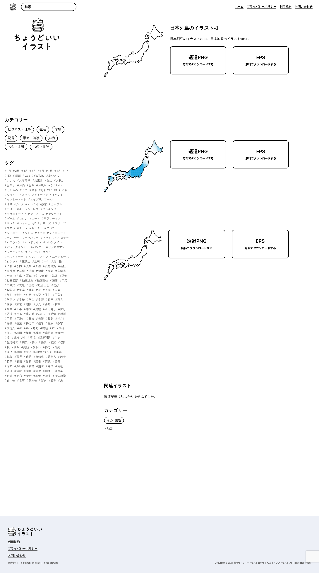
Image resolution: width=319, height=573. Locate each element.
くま (25, 190)
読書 (38, 361)
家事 (50, 299)
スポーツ (60, 223)
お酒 (22, 185)
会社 (63, 266)
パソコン (38, 247)
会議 (22, 271)
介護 (38, 266)
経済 (9, 352)
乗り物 (57, 261)
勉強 (54, 275)
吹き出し (43, 285)
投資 (41, 318)
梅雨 (19, 332)
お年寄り (24, 180)
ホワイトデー (15, 256)
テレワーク (14, 237)
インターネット (16, 199)
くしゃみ (12, 190)
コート (36, 218)
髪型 (53, 380)
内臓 (19, 275)
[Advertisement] (199, 104)
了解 (9, 266)
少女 (38, 304)
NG (9, 175)
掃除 (9, 323)
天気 (57, 290)
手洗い (20, 318)
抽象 (50, 318)
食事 (22, 380)
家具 (60, 299)
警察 (57, 361)
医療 (55, 280)
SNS (18, 175)
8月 (58, 170)
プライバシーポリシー (22, 548)
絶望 (29, 352)
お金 (31, 185)
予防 (19, 266)
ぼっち (26, 194)
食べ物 (11, 380)
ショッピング (27, 223)
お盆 (49, 180)
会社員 (11, 271)
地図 (110, 428)
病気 (25, 342)
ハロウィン (14, 242)
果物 (61, 328)
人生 (29, 266)
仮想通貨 (50, 266)
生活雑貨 (12, 342)
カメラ (11, 209)
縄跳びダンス (43, 352)
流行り (61, 332)
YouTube (39, 175)
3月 (17, 170)
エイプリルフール (41, 199)
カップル (56, 204)
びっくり (12, 194)
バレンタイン (53, 242)
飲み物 (33, 380)
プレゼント (34, 251)
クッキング (49, 209)
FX (66, 170)
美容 (59, 352)
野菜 (60, 371)
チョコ (41, 232)
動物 (64, 275)
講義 (48, 361)
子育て (59, 294)
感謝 (63, 313)
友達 (22, 285)
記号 (11, 138)
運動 (19, 371)
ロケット (12, 261)
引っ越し (50, 309)
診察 (29, 361)
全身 (9, 275)
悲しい (42, 313)
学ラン (11, 299)
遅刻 (9, 371)
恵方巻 (30, 313)
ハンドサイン (33, 242)
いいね (11, 180)
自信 (29, 356)
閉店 (19, 375)
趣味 (41, 366)
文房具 (11, 328)
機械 (38, 332)
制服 (45, 275)
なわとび (46, 190)
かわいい (56, 185)
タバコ (51, 228)
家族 (9, 304)
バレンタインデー (18, 247)
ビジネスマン (56, 247)
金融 (9, 375)
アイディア (41, 194)
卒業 (64, 280)
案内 (9, 332)
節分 (48, 347)
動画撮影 (12, 280)
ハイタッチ (62, 237)
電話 (29, 375)
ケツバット (55, 213)
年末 (29, 309)
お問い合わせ (17, 555)
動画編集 (27, 280)
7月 (50, 170)
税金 (16, 347)
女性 (19, 294)
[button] (28, 7)
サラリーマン (52, 218)
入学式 (61, 271)
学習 (41, 299)
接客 (41, 323)
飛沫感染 (60, 375)
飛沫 (48, 375)
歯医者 (49, 332)
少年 (48, 304)
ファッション (15, 251)
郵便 (38, 371)
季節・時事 (31, 138)
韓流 (38, 375)
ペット (49, 251)
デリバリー (32, 237)
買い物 (20, 366)
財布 (9, 366)
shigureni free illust (31, 563)
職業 (9, 356)
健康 (41, 271)
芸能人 (52, 356)
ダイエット (14, 232)
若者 (63, 356)
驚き (44, 380)
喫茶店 (11, 290)
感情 (53, 313)
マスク (32, 256)
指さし (61, 318)
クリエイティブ (16, 213)
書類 (45, 328)
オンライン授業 (37, 204)
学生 (31, 299)
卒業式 (11, 285)
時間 (35, 328)
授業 (19, 323)
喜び (56, 285)
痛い (34, 342)
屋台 (9, 309)
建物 (38, 309)
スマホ (11, 228)
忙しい (64, 309)
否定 (31, 285)
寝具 (29, 304)
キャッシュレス (29, 209)
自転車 (39, 356)
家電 (19, 304)
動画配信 (42, 280)
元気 (50, 271)
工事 (19, 309)
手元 (9, 318)
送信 (50, 366)
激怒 (16, 337)
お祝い (60, 180)
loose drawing (51, 563)
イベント (57, 194)
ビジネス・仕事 (19, 129)
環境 (32, 337)
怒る (19, 313)
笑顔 (26, 347)
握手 (50, 323)
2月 (9, 170)
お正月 (38, 180)
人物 (51, 138)
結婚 (19, 352)
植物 (29, 332)
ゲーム (11, 218)
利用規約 (14, 541)
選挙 (29, 371)
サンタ (11, 223)
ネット (47, 237)
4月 (25, 170)
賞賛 (31, 366)
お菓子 (11, 185)
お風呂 (42, 185)
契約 (9, 294)
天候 (48, 290)
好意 (29, 294)
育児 (19, 356)
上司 (37, 261)
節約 (57, 347)
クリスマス (37, 213)
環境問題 (45, 337)
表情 (19, 361)
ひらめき (61, 190)
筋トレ (37, 347)
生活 (43, 129)
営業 (22, 290)
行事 (9, 361)
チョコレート (57, 232)
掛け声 (30, 323)
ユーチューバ (60, 256)
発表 (44, 342)
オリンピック (15, 204)
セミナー (37, 228)
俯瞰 (31, 271)
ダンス (29, 232)
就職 (57, 304)
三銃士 (26, 261)
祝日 (63, 342)
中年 (46, 261)
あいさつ (53, 175)
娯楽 (38, 294)
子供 (48, 294)
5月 (34, 170)
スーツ (23, 228)
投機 (31, 318)
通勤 (60, 366)
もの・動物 (114, 420)
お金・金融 (16, 146)
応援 (9, 313)
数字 (60, 323)
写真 (29, 275)
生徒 (57, 337)
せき (34, 190)
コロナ (23, 218)
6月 (42, 170)
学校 (58, 129)
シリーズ (45, 223)
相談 (53, 342)
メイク (44, 256)
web (27, 175)
